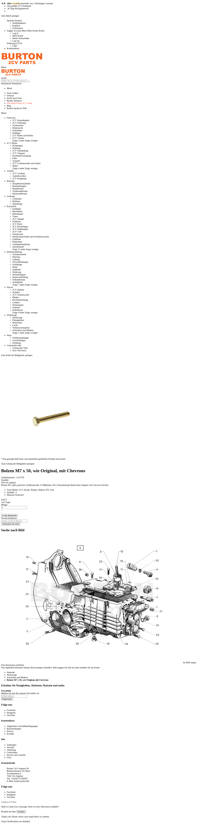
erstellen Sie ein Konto (90, 667)
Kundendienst (13, 48)
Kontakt (10, 734)
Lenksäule (17, 199)
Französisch (17, 28)
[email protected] (21, 781)
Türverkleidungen (20, 262)
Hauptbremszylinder (21, 183)
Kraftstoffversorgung (21, 156)
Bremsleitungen (19, 186)
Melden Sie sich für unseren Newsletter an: (20, 693)
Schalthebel (17, 282)
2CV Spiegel (18, 219)
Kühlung (16, 148)
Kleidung (16, 343)
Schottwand (17, 234)
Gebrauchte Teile (20, 348)
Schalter (16, 292)
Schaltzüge (17, 264)
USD (14, 46)
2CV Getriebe (18, 173)
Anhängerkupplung (21, 244)
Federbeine (17, 130)
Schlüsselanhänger (20, 338)
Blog (9, 106)
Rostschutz (17, 322)
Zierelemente (18, 247)
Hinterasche (17, 128)
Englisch (16, 25)
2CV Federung (19, 123)
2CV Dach (17, 224)
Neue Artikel (12, 93)
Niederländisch (19, 23)
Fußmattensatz (18, 279)
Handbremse (18, 188)
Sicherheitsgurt (19, 274)
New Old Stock (19, 350)
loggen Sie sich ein (66, 667)
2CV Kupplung (19, 178)
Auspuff (16, 161)
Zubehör (16, 307)
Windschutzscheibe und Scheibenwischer (30, 236)
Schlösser (16, 221)
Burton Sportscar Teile (17, 108)
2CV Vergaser (18, 153)
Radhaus (16, 201)
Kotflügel (16, 209)
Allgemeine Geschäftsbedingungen (22, 726)
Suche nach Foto (14, 98)
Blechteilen (17, 211)
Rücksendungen (14, 728)
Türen (15, 216)
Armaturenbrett (19, 254)
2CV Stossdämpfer (20, 120)
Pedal (14, 267)
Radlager (16, 133)
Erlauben (21, 812)
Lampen (16, 302)
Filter (14, 158)
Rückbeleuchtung (20, 300)
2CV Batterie (18, 290)
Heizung (16, 257)
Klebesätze (17, 242)
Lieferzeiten (12, 752)
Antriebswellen (19, 176)
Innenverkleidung (20, 277)
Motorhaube (17, 214)
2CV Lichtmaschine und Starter (26, 163)
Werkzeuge (17, 317)
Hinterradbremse (19, 193)
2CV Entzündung (20, 150)
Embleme (16, 239)
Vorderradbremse (20, 191)
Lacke (15, 325)
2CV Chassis (18, 138)
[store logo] (22, 65)
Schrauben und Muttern (22, 330)
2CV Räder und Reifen (22, 135)
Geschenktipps (18, 340)
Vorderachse (17, 125)
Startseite (11, 672)
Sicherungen (18, 305)
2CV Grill (16, 231)
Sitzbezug (16, 272)
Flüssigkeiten (18, 320)
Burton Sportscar (14, 100)
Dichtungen (17, 145)
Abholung (11, 750)
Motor (15, 166)
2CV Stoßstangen (20, 229)
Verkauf (10, 95)
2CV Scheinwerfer (20, 295)
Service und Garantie (16, 755)
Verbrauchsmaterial (20, 328)
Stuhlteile (16, 269)
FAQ (9, 757)
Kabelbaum (17, 310)
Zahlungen (11, 745)
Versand (10, 747)
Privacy (10, 731)
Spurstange (17, 204)
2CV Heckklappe (20, 226)
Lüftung (16, 259)
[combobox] (14, 80)
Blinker (15, 297)
